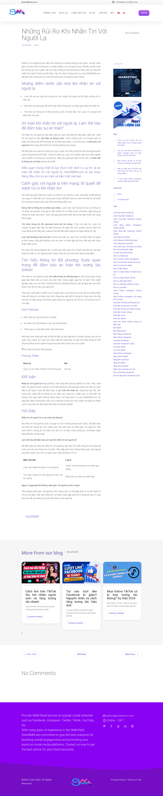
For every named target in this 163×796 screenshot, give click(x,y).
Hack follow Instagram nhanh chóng (127, 291)
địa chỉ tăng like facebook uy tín (126, 375)
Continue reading (34, 616)
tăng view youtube (120, 366)
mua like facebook (121, 340)
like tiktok (117, 328)
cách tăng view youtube (123, 243)
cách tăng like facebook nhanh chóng (127, 232)
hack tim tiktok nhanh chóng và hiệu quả (127, 323)
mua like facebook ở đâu (123, 343)
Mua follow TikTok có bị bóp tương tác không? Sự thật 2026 (129, 162)
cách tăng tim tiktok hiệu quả (125, 240)
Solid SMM (35, 779)
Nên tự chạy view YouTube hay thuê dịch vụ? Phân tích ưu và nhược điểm (129, 171)
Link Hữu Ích (79, 13)
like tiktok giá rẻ (119, 331)
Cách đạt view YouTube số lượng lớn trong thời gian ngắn (127, 248)
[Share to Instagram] (132, 726)
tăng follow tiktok (120, 356)
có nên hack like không (122, 252)
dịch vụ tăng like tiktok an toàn (126, 284)
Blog (92, 13)
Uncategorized (123, 199)
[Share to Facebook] (111, 726)
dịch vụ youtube (120, 287)
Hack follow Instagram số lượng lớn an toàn (127, 297)
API (112, 13)
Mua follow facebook (122, 334)
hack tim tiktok (119, 318)
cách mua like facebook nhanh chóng (127, 220)
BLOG (36, 45)
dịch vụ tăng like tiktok (122, 281)
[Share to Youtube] (118, 726)
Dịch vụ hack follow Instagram (126, 259)
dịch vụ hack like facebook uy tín (126, 262)
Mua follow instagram (122, 337)
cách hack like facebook (123, 213)
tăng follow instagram (122, 353)
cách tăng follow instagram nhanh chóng (127, 226)
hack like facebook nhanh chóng (126, 309)
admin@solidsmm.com (127, 2)
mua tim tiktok (119, 350)
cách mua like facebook (123, 216)
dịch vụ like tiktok (120, 268)
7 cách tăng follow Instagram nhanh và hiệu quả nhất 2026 (129, 180)
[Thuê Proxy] (127, 114)
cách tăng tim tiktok (121, 237)
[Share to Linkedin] (125, 726)
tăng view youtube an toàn (124, 369)
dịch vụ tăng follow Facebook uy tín (127, 273)
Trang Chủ (49, 13)
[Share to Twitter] (104, 726)
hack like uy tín (119, 315)
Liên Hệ (103, 13)
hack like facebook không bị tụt (126, 302)
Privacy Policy (118, 779)
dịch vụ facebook (120, 256)
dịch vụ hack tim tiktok (122, 265)
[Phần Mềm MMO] (127, 83)
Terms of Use (134, 779)
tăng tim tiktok (119, 363)
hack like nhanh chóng (122, 312)
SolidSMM (32, 516)
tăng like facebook (121, 359)
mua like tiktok (119, 347)
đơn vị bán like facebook (123, 372)
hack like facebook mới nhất (125, 306)
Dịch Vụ (63, 13)
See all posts (72, 552)
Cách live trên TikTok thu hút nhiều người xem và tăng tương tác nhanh (129, 142)
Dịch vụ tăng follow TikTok (124, 278)
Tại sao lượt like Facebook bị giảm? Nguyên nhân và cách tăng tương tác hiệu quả (129, 153)
